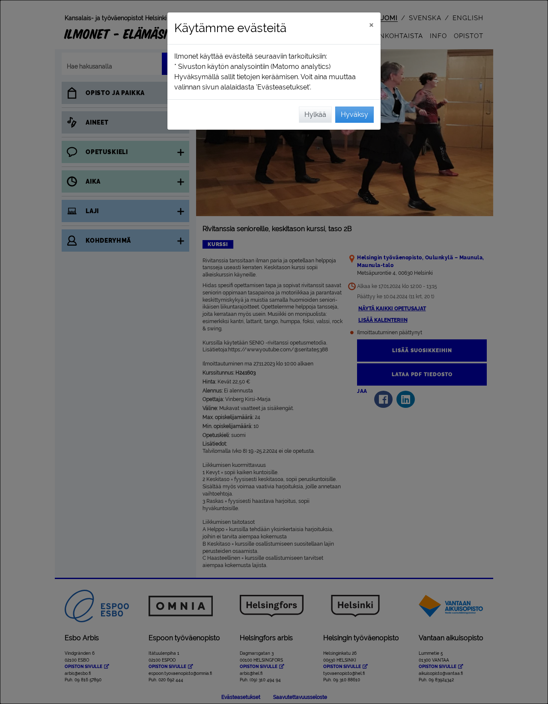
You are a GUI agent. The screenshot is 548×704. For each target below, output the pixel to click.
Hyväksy (354, 114)
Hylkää (315, 114)
